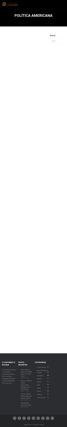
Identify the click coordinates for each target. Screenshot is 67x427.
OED (38, 385)
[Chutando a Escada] (10, 4)
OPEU (6, 64)
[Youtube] (33, 418)
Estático (39, 379)
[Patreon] (47, 418)
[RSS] (38, 418)
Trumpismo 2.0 (12, 151)
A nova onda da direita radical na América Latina (26, 396)
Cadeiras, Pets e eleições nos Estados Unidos (12, 270)
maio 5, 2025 (8, 58)
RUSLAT (39, 394)
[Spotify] (29, 418)
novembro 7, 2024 (10, 154)
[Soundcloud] (52, 418)
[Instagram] (24, 418)
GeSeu (39, 382)
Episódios (16, 62)
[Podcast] (43, 418)
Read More (8, 125)
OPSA (39, 391)
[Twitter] (19, 418)
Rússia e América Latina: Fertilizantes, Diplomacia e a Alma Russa (26, 385)
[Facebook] (14, 418)
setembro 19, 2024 (10, 276)
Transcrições (41, 398)
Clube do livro (41, 367)
